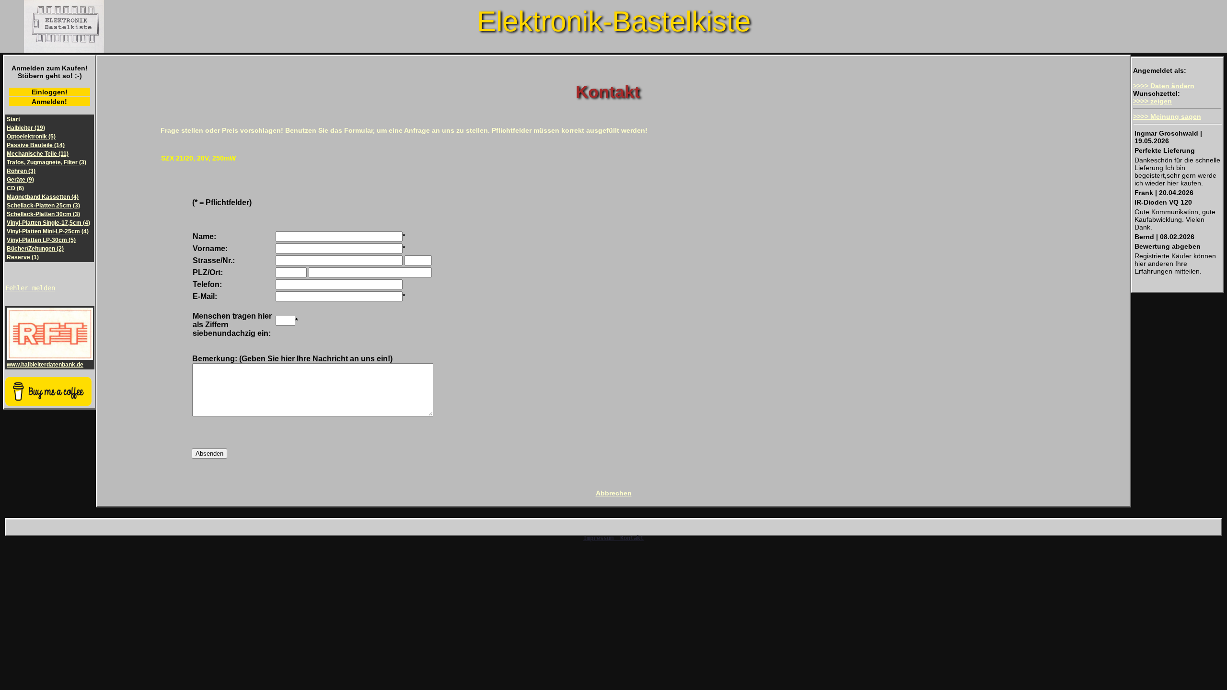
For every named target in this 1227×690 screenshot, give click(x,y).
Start (13, 119)
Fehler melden (30, 288)
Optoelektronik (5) (31, 136)
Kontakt (630, 538)
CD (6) (15, 188)
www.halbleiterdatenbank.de (45, 364)
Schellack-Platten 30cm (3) (43, 214)
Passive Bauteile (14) (36, 145)
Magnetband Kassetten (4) (43, 197)
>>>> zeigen (1152, 101)
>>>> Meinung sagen (1167, 116)
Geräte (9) (20, 179)
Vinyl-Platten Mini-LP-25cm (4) (48, 231)
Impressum (600, 538)
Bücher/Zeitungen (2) (35, 248)
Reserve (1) (23, 257)
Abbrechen (614, 493)
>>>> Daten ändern (1163, 86)
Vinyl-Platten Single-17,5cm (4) (48, 222)
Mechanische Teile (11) (38, 153)
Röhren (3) (21, 171)
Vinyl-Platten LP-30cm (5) (41, 240)
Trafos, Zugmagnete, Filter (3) (46, 162)
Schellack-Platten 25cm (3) (43, 205)
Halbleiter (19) (26, 128)
